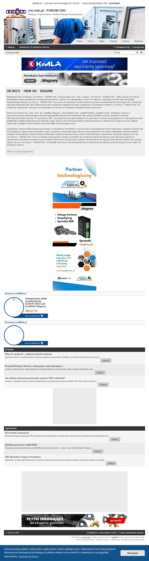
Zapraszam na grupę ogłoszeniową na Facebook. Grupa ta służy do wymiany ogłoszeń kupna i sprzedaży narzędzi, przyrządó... (59, 460)
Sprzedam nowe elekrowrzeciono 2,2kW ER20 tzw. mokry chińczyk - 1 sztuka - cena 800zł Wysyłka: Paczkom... (53, 448)
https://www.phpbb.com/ (63, 123)
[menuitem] (40, 47)
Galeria (125, 41)
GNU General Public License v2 (21, 118)
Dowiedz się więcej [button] (28, 556)
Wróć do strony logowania (20, 151)
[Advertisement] (74, 406)
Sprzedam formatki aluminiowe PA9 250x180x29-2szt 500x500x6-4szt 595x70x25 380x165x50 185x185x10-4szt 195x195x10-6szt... (61, 436)
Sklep (101, 41)
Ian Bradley (86, 537)
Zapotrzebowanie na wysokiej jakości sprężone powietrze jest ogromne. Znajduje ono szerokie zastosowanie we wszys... (57, 357)
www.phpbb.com (116, 118)
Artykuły (113, 41)
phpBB (114, 537)
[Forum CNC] (16, 12)
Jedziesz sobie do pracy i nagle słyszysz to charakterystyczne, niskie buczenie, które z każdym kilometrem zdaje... (54, 369)
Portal (79, 41)
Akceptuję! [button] (132, 553)
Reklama (138, 41)
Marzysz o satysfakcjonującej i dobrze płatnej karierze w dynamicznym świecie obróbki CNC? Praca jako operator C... (56, 381)
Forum (91, 41)
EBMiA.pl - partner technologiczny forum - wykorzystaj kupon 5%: (70, 3)
